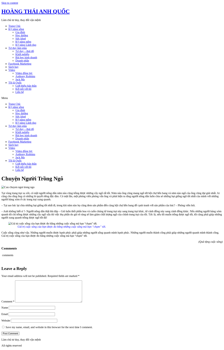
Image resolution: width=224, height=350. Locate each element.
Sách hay (13, 66)
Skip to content (9, 2)
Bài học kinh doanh (26, 57)
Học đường (21, 35)
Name (4, 307)
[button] (112, 98)
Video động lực (24, 73)
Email (4, 314)
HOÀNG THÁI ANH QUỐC (35, 11)
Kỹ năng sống (16, 29)
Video (11, 70)
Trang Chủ (14, 25)
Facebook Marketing (19, 63)
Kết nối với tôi (23, 88)
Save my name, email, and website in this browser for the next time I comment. (49, 327)
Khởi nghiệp (22, 54)
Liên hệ (19, 92)
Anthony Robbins (25, 76)
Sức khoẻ (20, 38)
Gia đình (20, 32)
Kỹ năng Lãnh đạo (25, 44)
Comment (7, 301)
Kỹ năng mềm (23, 41)
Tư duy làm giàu (17, 48)
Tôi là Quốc (15, 82)
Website (5, 320)
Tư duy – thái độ (24, 51)
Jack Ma (20, 79)
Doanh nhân (22, 60)
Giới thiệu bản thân (26, 85)
